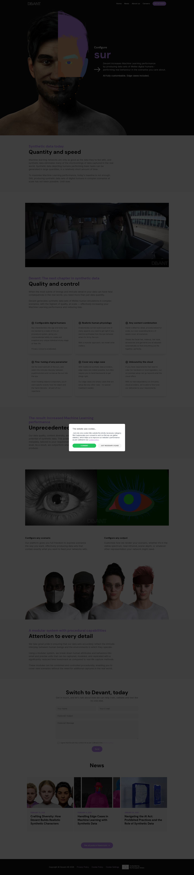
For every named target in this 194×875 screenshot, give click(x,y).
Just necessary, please (110, 445)
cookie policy (94, 440)
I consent (84, 445)
